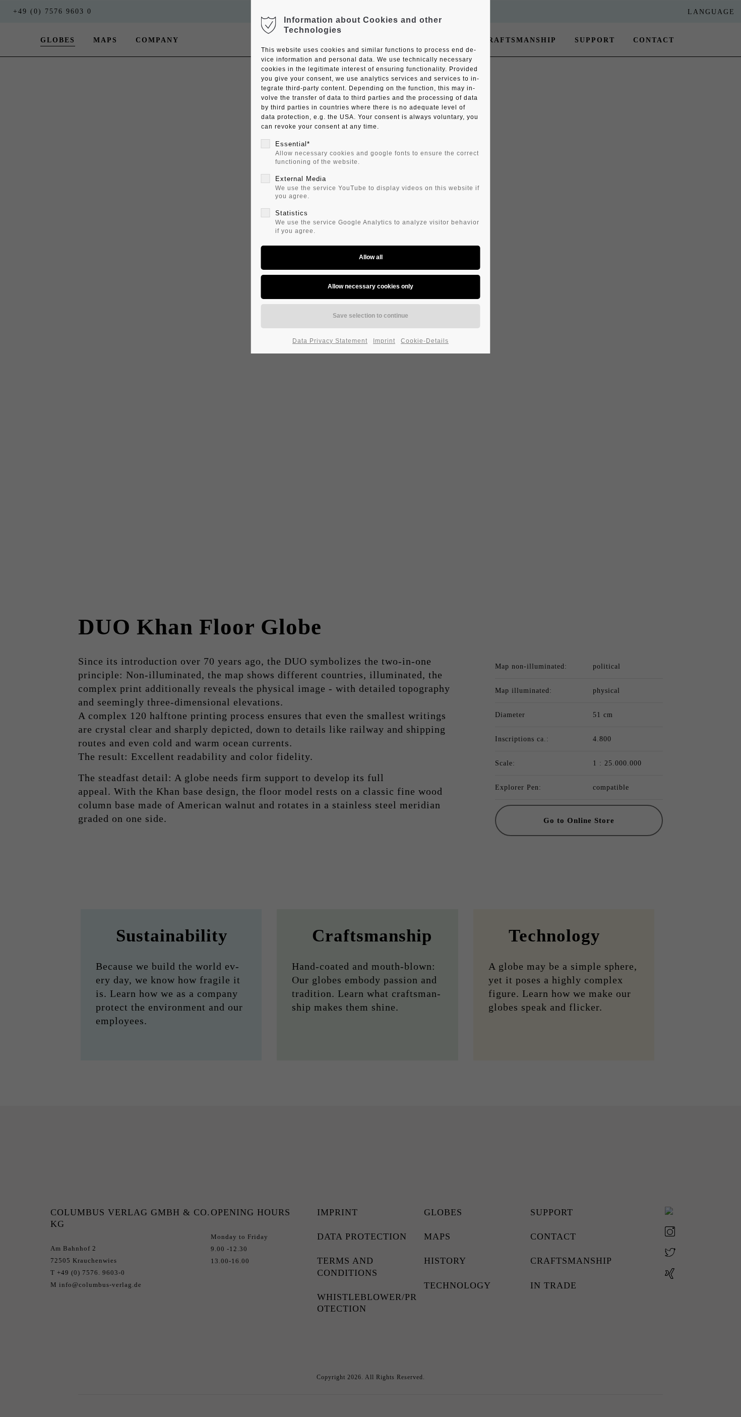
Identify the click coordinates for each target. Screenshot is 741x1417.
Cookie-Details (425, 340)
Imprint (384, 340)
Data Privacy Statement (329, 340)
